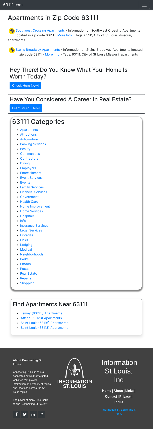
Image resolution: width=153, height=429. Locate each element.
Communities (30, 154)
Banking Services (33, 144)
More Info (64, 35)
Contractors (29, 158)
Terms (118, 402)
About (118, 390)
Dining (25, 163)
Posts (24, 269)
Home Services (31, 211)
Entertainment (30, 173)
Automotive (29, 139)
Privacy (125, 396)
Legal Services (31, 230)
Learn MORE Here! (26, 108)
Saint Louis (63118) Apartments (44, 328)
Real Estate (28, 273)
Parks (24, 259)
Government (29, 197)
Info (23, 221)
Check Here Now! (25, 85)
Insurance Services (34, 225)
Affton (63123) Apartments (41, 318)
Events (25, 182)
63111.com (13, 4)
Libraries (26, 235)
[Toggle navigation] (144, 5)
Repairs (25, 278)
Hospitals (27, 216)
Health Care (29, 202)
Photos (25, 264)
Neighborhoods (31, 254)
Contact (111, 396)
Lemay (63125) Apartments (41, 313)
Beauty (25, 149)
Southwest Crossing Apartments (40, 30)
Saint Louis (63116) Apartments (44, 323)
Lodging (26, 245)
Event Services (31, 178)
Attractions (28, 134)
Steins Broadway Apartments (38, 50)
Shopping (27, 283)
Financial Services (33, 192)
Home (106, 390)
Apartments (29, 130)
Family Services (32, 187)
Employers (28, 168)
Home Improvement (35, 206)
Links (24, 240)
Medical (26, 249)
